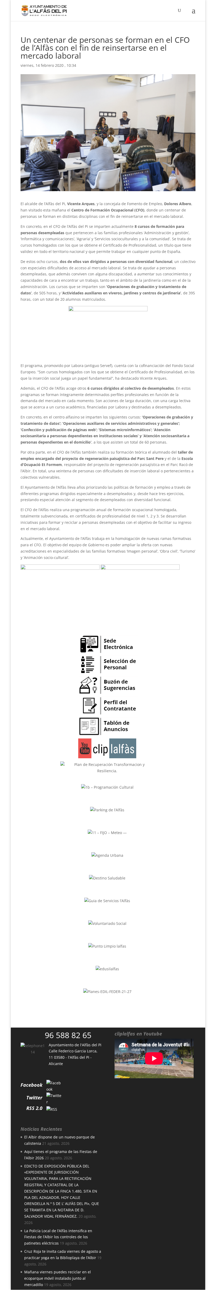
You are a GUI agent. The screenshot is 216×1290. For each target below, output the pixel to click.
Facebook (31, 1085)
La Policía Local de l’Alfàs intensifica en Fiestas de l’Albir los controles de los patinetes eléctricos (58, 1237)
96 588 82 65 (68, 1035)
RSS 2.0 (34, 1108)
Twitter (34, 1097)
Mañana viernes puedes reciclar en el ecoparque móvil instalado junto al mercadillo (57, 1278)
